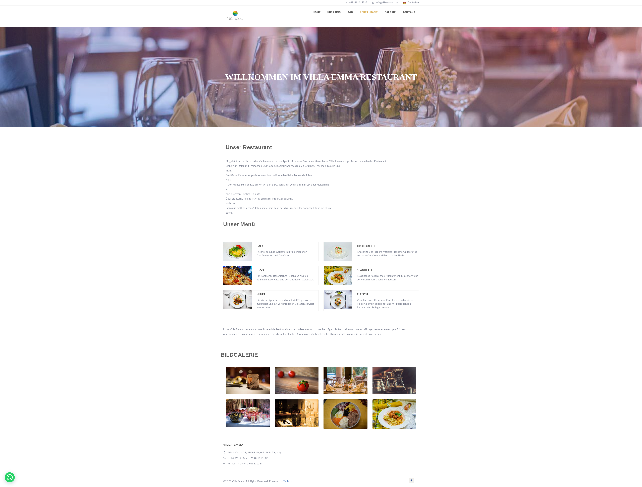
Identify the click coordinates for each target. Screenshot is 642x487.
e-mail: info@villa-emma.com (244, 463)
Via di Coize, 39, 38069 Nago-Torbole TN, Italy (254, 452)
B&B (350, 12)
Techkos (288, 481)
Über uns (334, 12)
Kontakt (408, 12)
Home (317, 12)
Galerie (390, 12)
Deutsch (412, 3)
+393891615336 (357, 3)
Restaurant (369, 12)
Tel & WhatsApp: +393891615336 (248, 458)
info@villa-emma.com (387, 3)
